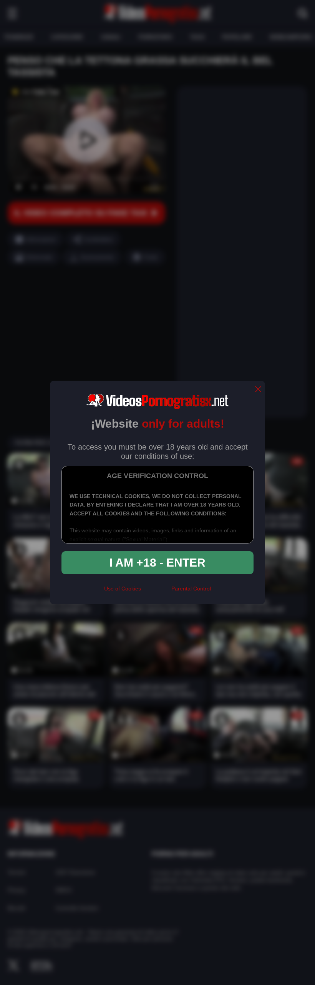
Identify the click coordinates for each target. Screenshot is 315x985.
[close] (258, 389)
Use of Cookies (122, 588)
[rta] (156, 592)
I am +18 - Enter (157, 562)
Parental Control (191, 588)
